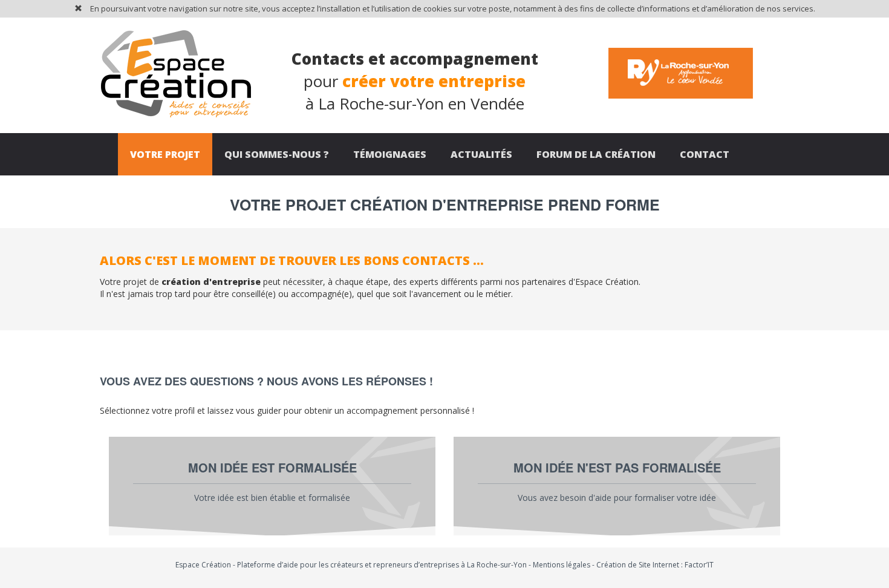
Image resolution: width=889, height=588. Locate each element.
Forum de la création (596, 154)
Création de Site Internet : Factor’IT (655, 565)
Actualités (481, 154)
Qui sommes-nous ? (276, 154)
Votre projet (165, 154)
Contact (704, 154)
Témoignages (389, 154)
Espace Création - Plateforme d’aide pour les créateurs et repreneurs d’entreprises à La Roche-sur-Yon (351, 565)
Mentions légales (561, 565)
